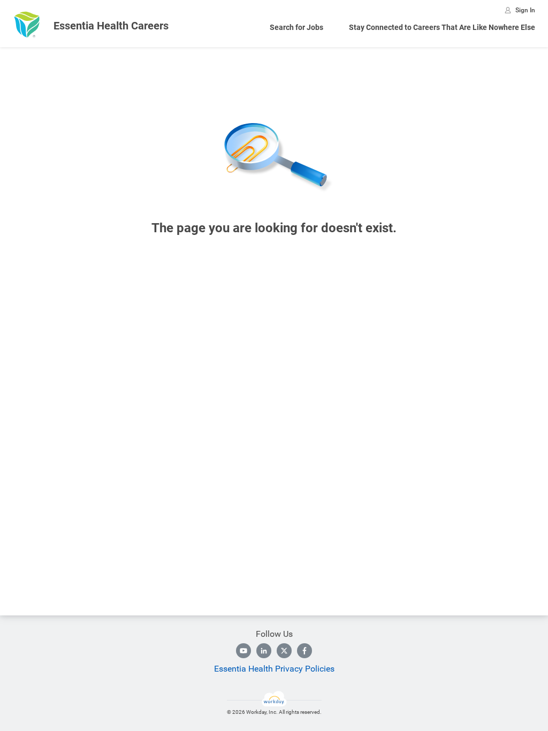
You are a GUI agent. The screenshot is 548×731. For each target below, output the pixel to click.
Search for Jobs (296, 27)
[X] (284, 650)
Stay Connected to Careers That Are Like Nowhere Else (442, 27)
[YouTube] (243, 650)
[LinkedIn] (263, 650)
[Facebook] (304, 650)
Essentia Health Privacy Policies (274, 669)
